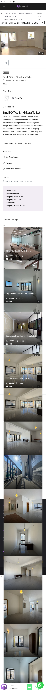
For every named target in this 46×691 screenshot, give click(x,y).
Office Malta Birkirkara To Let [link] (18, 378)
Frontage (9, 163)
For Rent (13, 13)
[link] (23, 243)
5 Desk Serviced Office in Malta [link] (18, 251)
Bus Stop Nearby (12, 157)
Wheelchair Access (13, 169)
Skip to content (6, 1)
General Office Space (25, 13)
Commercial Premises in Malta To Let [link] (21, 336)
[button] (43, 22)
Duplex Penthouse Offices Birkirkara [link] (21, 293)
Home (6, 13)
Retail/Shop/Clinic (10, 16)
